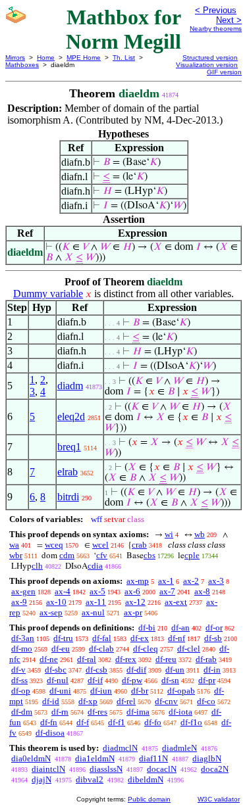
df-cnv (166, 701)
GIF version (224, 72)
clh (37, 566)
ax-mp (137, 581)
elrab (67, 471)
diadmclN (120, 748)
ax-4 (62, 591)
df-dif (136, 670)
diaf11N (153, 758)
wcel (100, 545)
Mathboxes (22, 64)
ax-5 (97, 591)
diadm (70, 385)
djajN (41, 779)
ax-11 (96, 602)
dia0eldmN (31, 758)
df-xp (87, 701)
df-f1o (191, 722)
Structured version (210, 57)
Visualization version (207, 64)
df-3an (22, 638)
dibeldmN (145, 779)
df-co (206, 701)
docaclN (162, 769)
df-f (82, 722)
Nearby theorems (216, 28)
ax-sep (51, 612)
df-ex (139, 638)
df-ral (86, 659)
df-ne (49, 659)
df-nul (58, 680)
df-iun (101, 691)
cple (192, 555)
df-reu (166, 659)
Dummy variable (48, 293)
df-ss (19, 680)
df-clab (101, 649)
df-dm (21, 712)
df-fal (101, 638)
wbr (15, 555)
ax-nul (93, 612)
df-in (212, 670)
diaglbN (206, 758)
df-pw (132, 680)
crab (139, 545)
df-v (18, 670)
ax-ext (176, 602)
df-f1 (116, 722)
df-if (95, 680)
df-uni (60, 691)
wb (199, 534)
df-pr (206, 680)
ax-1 (166, 581)
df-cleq (145, 649)
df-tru (63, 638)
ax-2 (191, 581)
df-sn (170, 680)
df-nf (176, 638)
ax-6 (132, 591)
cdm (66, 555)
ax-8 (202, 591)
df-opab (181, 691)
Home (46, 57)
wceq (54, 545)
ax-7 (167, 591)
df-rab (206, 659)
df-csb (96, 670)
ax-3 (216, 581)
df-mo (21, 649)
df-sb (213, 638)
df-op (20, 691)
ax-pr (133, 612)
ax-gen (23, 591)
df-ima (138, 712)
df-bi (146, 627)
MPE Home (84, 57)
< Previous (215, 10)
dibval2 (89, 779)
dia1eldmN (95, 758)
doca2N (215, 769)
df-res (97, 712)
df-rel (126, 701)
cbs (149, 555)
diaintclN (48, 769)
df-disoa (50, 733)
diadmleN (179, 748)
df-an (180, 627)
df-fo (152, 722)
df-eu (60, 649)
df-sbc (56, 670)
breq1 (69, 446)
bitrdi (68, 496)
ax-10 (56, 602)
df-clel (188, 649)
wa (14, 545)
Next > (229, 20)
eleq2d (71, 416)
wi (169, 534)
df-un (174, 670)
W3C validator (219, 799)
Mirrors (15, 57)
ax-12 (135, 602)
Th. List (124, 57)
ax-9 (19, 602)
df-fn (48, 722)
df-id (50, 701)
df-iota (180, 712)
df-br (139, 691)
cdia (95, 566)
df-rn (60, 712)
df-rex (125, 659)
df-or (214, 627)
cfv (101, 555)
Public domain (149, 799)
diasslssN (106, 769)
